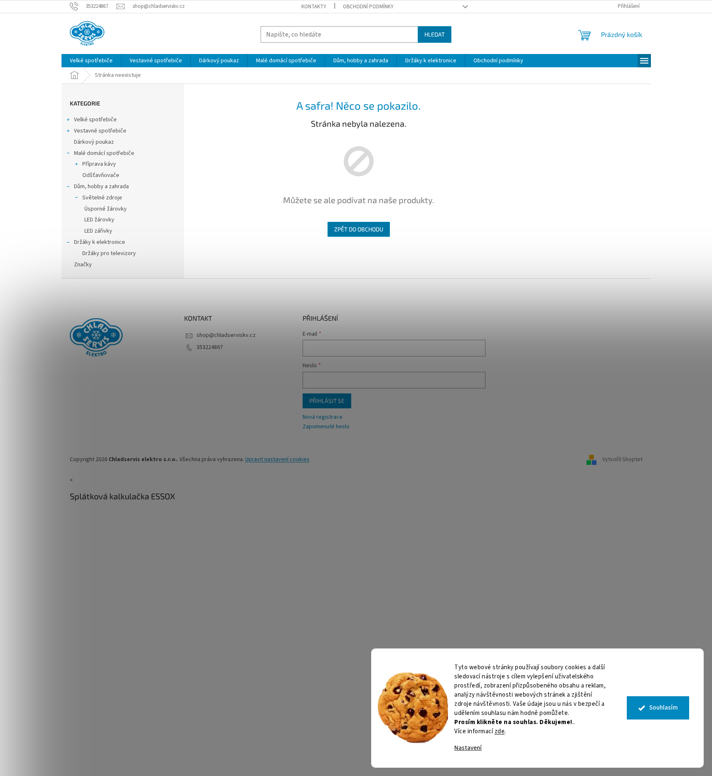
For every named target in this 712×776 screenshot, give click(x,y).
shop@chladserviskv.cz (226, 335)
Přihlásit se (327, 400)
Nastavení (468, 748)
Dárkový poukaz (94, 142)
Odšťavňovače (100, 175)
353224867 (210, 347)
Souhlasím (663, 707)
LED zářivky (98, 231)
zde (500, 731)
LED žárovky (99, 220)
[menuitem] (91, 60)
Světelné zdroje (102, 198)
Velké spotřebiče (95, 119)
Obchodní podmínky (368, 6)
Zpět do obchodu (358, 229)
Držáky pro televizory (109, 253)
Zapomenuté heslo (326, 427)
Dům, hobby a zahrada (101, 186)
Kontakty (313, 6)
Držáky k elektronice (99, 242)
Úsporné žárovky (105, 209)
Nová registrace (322, 417)
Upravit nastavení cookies (277, 459)
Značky (83, 264)
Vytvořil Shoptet (622, 459)
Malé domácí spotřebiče (104, 153)
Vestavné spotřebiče (100, 131)
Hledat (434, 34)
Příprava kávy (99, 164)
